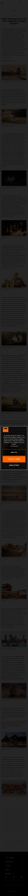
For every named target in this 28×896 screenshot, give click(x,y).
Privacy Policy (12, 446)
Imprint (16, 446)
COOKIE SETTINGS (14, 465)
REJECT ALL (14, 452)
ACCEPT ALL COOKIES (14, 459)
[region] (14, 448)
